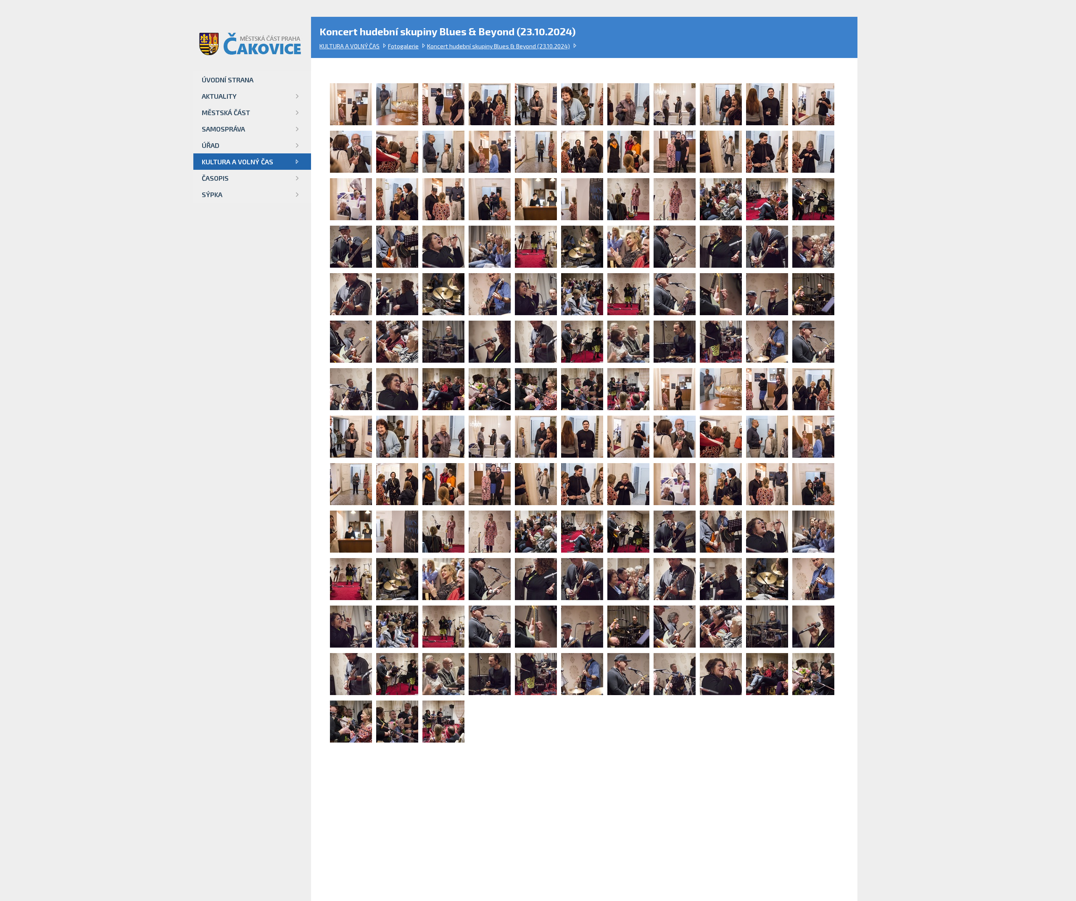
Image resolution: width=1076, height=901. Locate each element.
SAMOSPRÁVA (223, 129)
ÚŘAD (210, 145)
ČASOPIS (215, 178)
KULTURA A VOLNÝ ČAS (349, 46)
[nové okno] (351, 122)
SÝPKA (212, 194)
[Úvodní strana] (246, 37)
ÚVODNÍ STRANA (227, 80)
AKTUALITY (219, 96)
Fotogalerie (403, 46)
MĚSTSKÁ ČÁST (226, 112)
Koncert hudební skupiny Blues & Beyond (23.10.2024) (498, 46)
